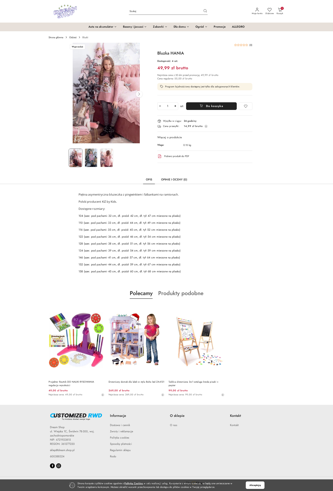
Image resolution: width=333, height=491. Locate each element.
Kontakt (234, 425)
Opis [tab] (149, 179)
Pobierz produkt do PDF (176, 156)
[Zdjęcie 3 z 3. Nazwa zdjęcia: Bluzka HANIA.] (106, 157)
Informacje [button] (118, 415)
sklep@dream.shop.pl (62, 450)
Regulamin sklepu (120, 450)
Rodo (113, 456)
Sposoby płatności (121, 444)
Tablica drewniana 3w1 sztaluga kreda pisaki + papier (194, 383)
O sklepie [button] (177, 415)
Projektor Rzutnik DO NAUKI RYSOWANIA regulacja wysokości (71, 383)
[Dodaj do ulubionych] (245, 106)
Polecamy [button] (141, 293)
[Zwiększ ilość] (175, 106)
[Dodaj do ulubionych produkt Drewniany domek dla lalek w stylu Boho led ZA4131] (160, 307)
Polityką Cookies (133, 483)
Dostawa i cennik (120, 425)
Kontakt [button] (235, 415)
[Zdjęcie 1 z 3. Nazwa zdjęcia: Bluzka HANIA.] (76, 157)
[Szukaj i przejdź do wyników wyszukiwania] (205, 11)
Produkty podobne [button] (180, 293)
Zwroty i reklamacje (121, 431)
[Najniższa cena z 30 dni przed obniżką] (102, 395)
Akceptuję (255, 485)
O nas (173, 425)
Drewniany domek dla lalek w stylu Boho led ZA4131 (136, 381)
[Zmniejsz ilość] (160, 106)
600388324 (57, 456)
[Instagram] (58, 465)
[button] (102, 27)
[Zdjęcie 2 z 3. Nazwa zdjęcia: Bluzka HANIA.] (91, 157)
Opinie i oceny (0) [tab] (174, 179)
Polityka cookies (119, 438)
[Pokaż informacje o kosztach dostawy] (206, 126)
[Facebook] (52, 465)
